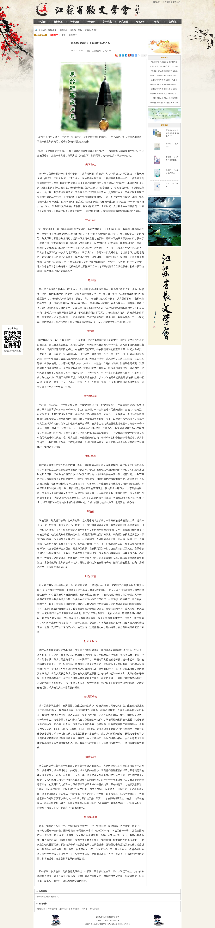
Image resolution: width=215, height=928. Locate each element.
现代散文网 (94, 909)
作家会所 (91, 21)
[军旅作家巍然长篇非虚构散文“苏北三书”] (157, 133)
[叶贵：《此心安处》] (157, 186)
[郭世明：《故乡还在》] (157, 146)
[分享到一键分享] (135, 55)
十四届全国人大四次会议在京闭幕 (164, 98)
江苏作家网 (63, 909)
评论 (63, 35)
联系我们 (176, 2)
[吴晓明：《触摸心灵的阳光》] (157, 173)
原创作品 (63, 30)
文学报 (84, 909)
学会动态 (74, 21)
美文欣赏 (123, 21)
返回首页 (156, 2)
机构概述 (58, 21)
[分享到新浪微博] (116, 55)
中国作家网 (41, 909)
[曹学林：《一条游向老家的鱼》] (157, 160)
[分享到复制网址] (139, 55)
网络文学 (140, 21)
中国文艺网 (52, 909)
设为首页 (166, 2)
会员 (156, 21)
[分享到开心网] (129, 55)
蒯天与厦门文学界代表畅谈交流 (163, 85)
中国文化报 (75, 909)
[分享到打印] (132, 55)
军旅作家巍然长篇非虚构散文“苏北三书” (172, 133)
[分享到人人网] (126, 55)
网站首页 (41, 21)
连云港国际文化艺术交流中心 (48, 897)
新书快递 (107, 21)
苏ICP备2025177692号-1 (120, 924)
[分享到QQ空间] (119, 55)
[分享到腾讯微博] (122, 55)
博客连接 (73, 35)
